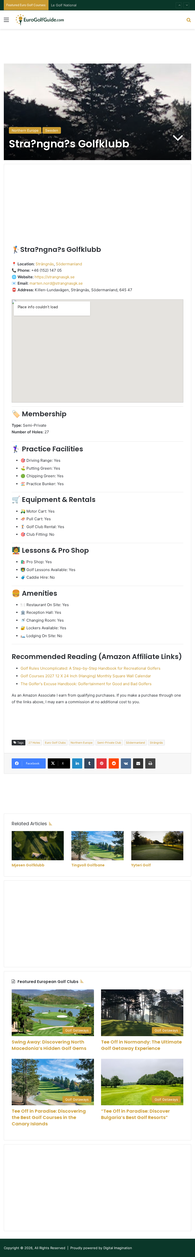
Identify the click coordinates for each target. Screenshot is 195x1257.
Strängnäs (45, 264)
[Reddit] (114, 763)
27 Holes (34, 742)
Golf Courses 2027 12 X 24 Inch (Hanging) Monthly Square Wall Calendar (86, 675)
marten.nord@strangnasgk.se (56, 283)
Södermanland (69, 264)
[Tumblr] (89, 763)
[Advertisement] (97, 45)
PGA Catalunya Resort (68, 5)
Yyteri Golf (141, 865)
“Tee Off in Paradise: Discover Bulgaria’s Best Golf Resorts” (135, 1114)
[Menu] (6, 21)
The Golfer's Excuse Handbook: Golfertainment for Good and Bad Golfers (86, 683)
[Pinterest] (101, 763)
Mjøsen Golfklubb (28, 865)
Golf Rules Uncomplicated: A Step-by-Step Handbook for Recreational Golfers (90, 668)
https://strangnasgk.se (55, 276)
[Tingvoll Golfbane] (97, 846)
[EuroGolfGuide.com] (39, 19)
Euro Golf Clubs (55, 742)
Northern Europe (25, 130)
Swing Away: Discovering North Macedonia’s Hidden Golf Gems (49, 1045)
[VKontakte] (126, 763)
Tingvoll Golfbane (88, 865)
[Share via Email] (138, 763)
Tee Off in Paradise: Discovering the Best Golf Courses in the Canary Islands (49, 1117)
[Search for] (188, 21)
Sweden (51, 130)
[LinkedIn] (77, 763)
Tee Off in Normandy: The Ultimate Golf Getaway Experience (141, 1045)
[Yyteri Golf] (157, 846)
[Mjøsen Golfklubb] (38, 846)
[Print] (150, 763)
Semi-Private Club (109, 742)
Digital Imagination (117, 1248)
